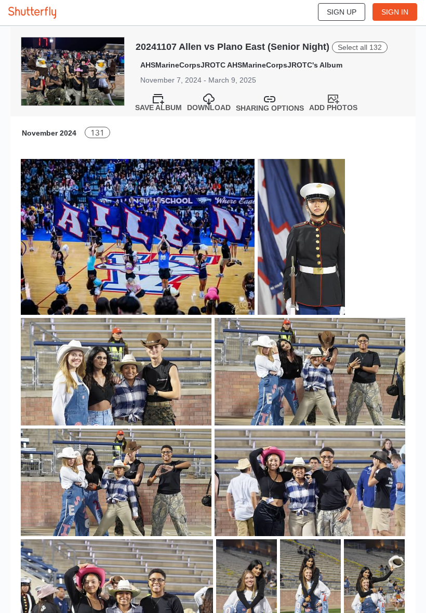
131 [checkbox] (97, 133)
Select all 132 (360, 47)
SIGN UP (341, 12)
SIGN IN (394, 12)
